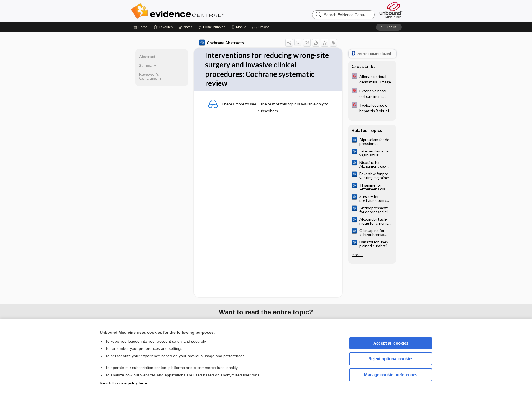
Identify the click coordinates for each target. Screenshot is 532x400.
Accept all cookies (390, 343)
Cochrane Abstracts (225, 42)
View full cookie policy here (123, 383)
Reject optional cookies (390, 358)
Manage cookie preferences (390, 374)
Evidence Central (199, 11)
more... (357, 255)
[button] (261, 27)
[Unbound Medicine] (391, 10)
